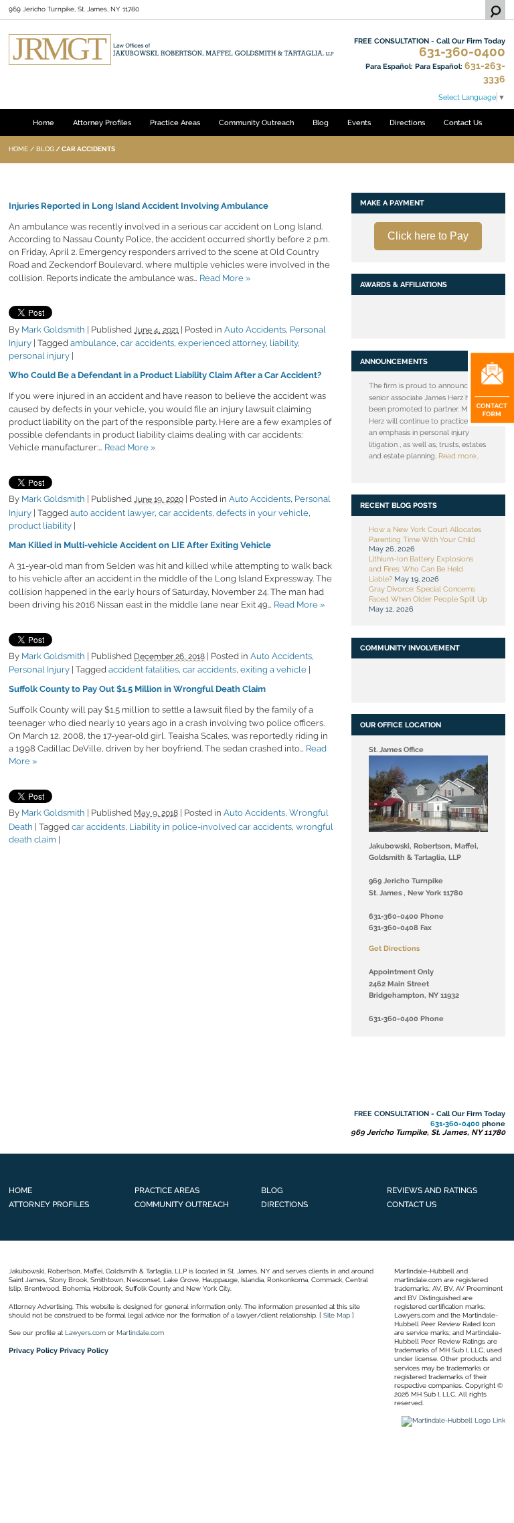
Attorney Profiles (102, 122)
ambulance (93, 343)
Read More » (224, 278)
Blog (321, 122)
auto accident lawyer (112, 513)
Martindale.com (140, 1332)
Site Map (336, 1315)
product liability (40, 526)
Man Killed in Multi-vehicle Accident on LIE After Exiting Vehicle (140, 545)
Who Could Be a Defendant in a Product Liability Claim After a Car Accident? (165, 375)
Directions (407, 122)
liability (284, 343)
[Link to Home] (171, 49)
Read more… (458, 455)
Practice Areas (175, 122)
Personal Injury (39, 669)
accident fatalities (143, 669)
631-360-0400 (462, 52)
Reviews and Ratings (432, 1190)
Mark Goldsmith (53, 330)
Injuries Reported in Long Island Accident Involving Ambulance (138, 206)
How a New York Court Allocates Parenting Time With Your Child (425, 534)
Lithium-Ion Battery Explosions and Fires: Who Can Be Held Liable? (421, 569)
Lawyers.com (85, 1332)
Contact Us (463, 122)
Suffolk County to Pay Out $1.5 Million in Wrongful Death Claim (137, 689)
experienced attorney (222, 343)
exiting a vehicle (273, 669)
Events (359, 122)
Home (43, 122)
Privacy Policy (33, 1350)
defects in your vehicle (262, 513)
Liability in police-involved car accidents (210, 827)
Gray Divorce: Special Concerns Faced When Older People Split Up (428, 594)
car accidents (147, 343)
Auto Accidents (255, 330)
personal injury (39, 356)
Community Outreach (256, 122)
